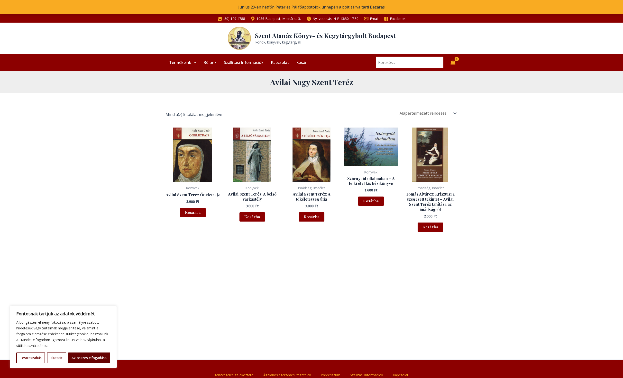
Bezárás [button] (377, 7)
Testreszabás (31, 357)
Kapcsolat (280, 62)
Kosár (301, 62)
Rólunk (210, 62)
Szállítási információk (244, 62)
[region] (63, 337)
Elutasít (57, 357)
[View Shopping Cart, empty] (453, 62)
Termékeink (180, 62)
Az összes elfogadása (89, 357)
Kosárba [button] (193, 212)
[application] (193, 62)
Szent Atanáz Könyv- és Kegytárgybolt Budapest (325, 35)
